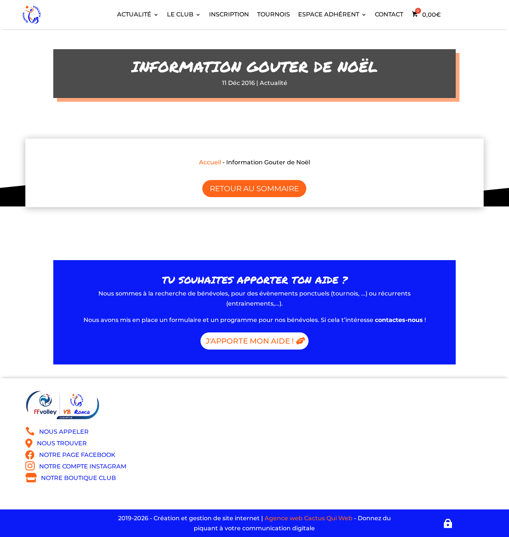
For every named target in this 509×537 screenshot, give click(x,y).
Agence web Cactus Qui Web (308, 518)
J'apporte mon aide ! (250, 341)
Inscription (229, 14)
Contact (389, 14)
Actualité (273, 82)
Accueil (210, 162)
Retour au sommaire (254, 188)
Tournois (273, 14)
